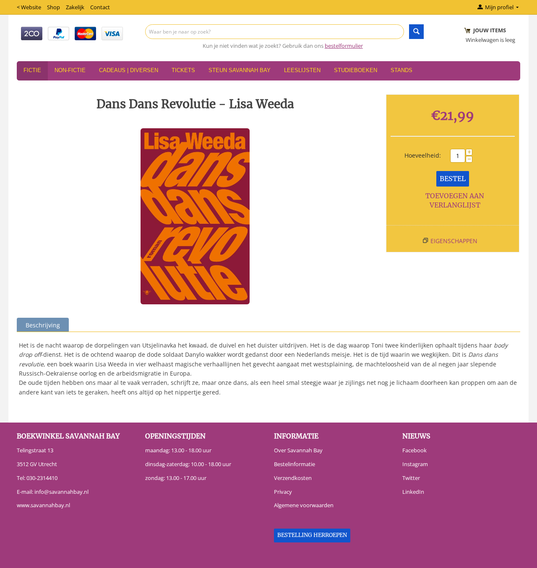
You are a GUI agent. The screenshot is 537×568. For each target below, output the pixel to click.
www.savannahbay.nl (43, 505)
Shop (53, 7)
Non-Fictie (70, 70)
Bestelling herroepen (312, 535)
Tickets (183, 70)
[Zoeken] (416, 31)
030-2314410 (41, 478)
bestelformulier (344, 45)
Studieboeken (355, 70)
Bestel (453, 178)
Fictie (32, 70)
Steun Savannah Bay (240, 70)
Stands (401, 70)
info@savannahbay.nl (61, 491)
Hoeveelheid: (422, 155)
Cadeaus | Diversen (128, 70)
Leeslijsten (302, 70)
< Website (29, 7)
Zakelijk (75, 7)
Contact (100, 7)
